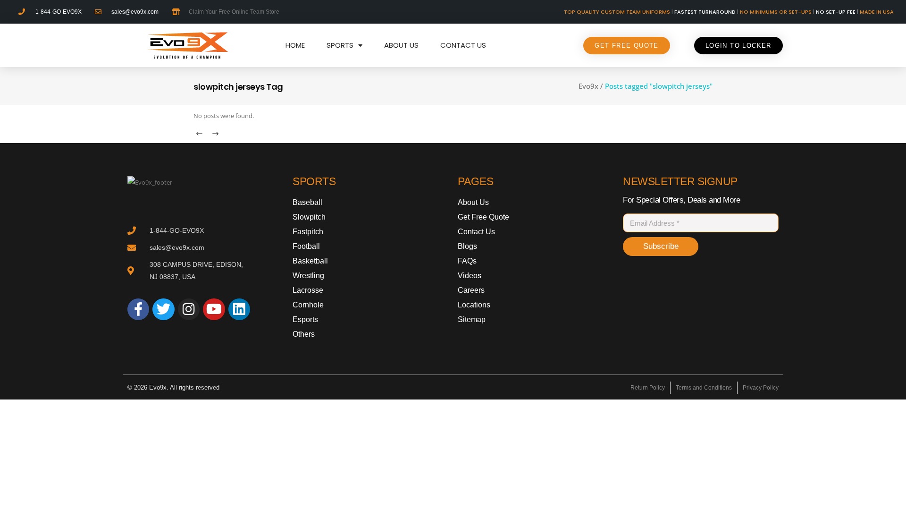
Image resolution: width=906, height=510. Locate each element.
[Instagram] (189, 309)
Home (295, 45)
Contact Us (463, 45)
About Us (401, 45)
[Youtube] (214, 309)
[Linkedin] (239, 309)
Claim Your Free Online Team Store (234, 11)
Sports (340, 45)
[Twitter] (163, 309)
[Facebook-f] (138, 309)
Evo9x (588, 86)
